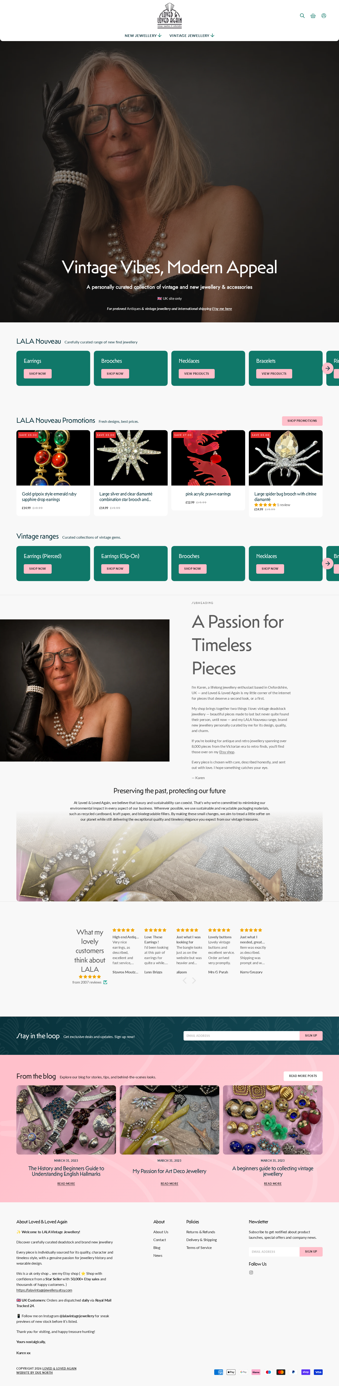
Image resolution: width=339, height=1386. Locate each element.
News (157, 1255)
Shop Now (37, 373)
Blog (156, 1247)
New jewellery (141, 35)
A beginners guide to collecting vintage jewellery (272, 1171)
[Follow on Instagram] (251, 1272)
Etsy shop (226, 752)
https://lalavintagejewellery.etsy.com (44, 1290)
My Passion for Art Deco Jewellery (169, 1171)
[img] (90, 976)
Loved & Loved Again (59, 1368)
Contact (159, 1239)
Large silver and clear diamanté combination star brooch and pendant (125, 496)
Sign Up (311, 1035)
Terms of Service (199, 1247)
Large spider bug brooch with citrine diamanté (285, 496)
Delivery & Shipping (201, 1239)
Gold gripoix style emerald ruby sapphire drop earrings (49, 496)
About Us (160, 1232)
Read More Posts (303, 1076)
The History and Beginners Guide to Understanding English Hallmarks (66, 1171)
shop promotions (302, 421)
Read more (66, 1183)
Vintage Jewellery (189, 35)
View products (196, 373)
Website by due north (34, 1372)
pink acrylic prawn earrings (208, 494)
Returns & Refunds (200, 1232)
